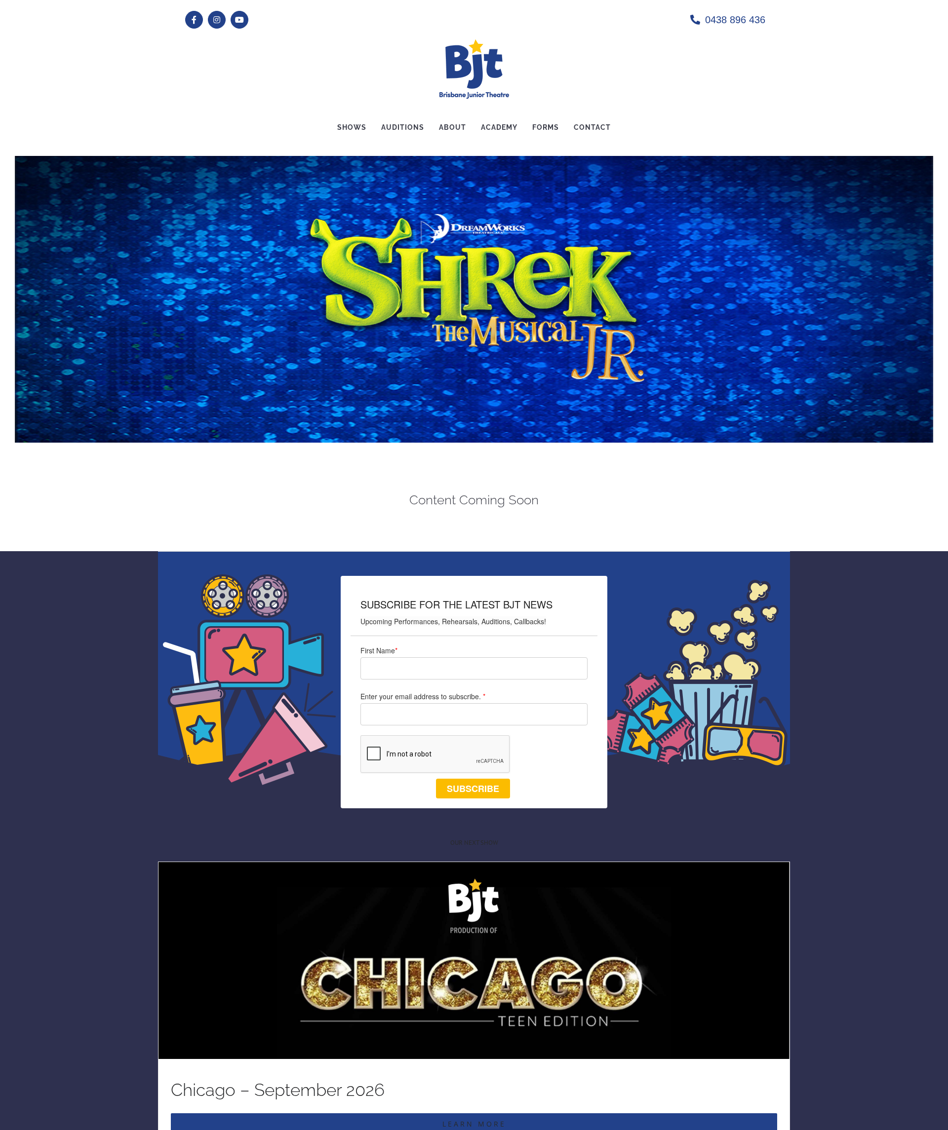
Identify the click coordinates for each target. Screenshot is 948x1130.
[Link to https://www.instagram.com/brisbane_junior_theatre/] (217, 20)
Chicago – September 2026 (278, 1090)
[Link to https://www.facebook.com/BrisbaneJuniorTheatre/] (194, 20)
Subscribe (473, 788)
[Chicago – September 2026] (474, 869)
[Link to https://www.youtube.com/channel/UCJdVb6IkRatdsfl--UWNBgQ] (239, 20)
